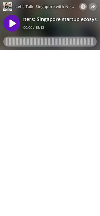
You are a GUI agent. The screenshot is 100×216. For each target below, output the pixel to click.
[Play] (11, 23)
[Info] (83, 7)
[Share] (93, 7)
